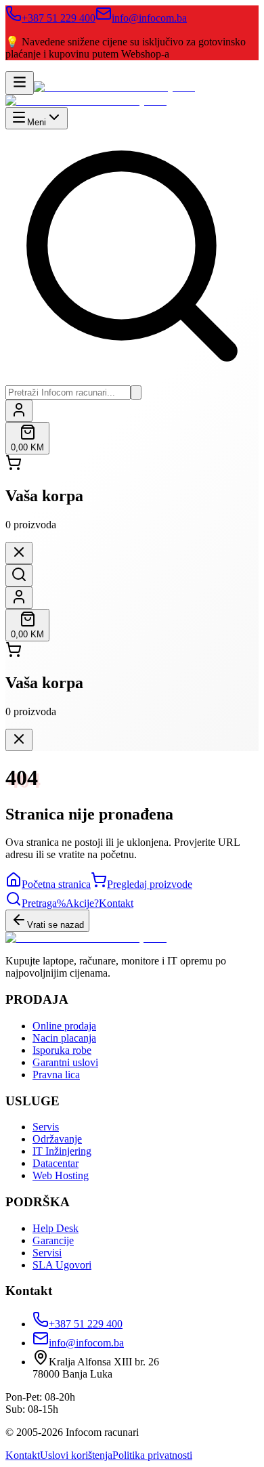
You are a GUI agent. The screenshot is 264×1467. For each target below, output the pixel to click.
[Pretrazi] (136, 392)
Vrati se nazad (55, 925)
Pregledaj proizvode (149, 884)
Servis (45, 1126)
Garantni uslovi (65, 1062)
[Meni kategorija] (19, 83)
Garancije (53, 1240)
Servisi (47, 1252)
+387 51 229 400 (58, 18)
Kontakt (22, 1455)
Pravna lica (56, 1074)
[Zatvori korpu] (18, 553)
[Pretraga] (18, 575)
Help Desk (55, 1228)
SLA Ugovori (61, 1265)
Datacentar (55, 1163)
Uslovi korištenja (76, 1455)
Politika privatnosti (152, 1455)
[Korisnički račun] (18, 411)
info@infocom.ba (149, 18)
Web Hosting (60, 1175)
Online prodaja (64, 1026)
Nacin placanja (64, 1038)
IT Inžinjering (61, 1151)
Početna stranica (56, 884)
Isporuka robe (61, 1050)
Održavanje (57, 1139)
